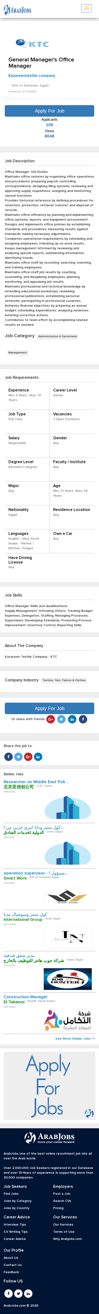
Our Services (63, 1224)
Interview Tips (15, 1224)
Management (17, 352)
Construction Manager (26, 997)
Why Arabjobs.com (67, 1239)
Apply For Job (49, 111)
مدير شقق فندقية (19, 956)
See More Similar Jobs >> (75, 1038)
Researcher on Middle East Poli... (36, 782)
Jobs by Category (17, 1201)
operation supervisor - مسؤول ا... (36, 873)
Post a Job (61, 1193)
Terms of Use (63, 1231)
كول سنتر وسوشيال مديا (25, 914)
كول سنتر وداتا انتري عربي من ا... (33, 827)
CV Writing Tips (16, 1231)
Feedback (11, 1272)
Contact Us (13, 1265)
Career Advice (15, 1239)
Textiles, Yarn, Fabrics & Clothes (64, 680)
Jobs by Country (16, 1208)
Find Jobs (11, 1193)
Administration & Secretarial (57, 336)
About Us (11, 1258)
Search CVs (62, 1201)
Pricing (58, 1208)
